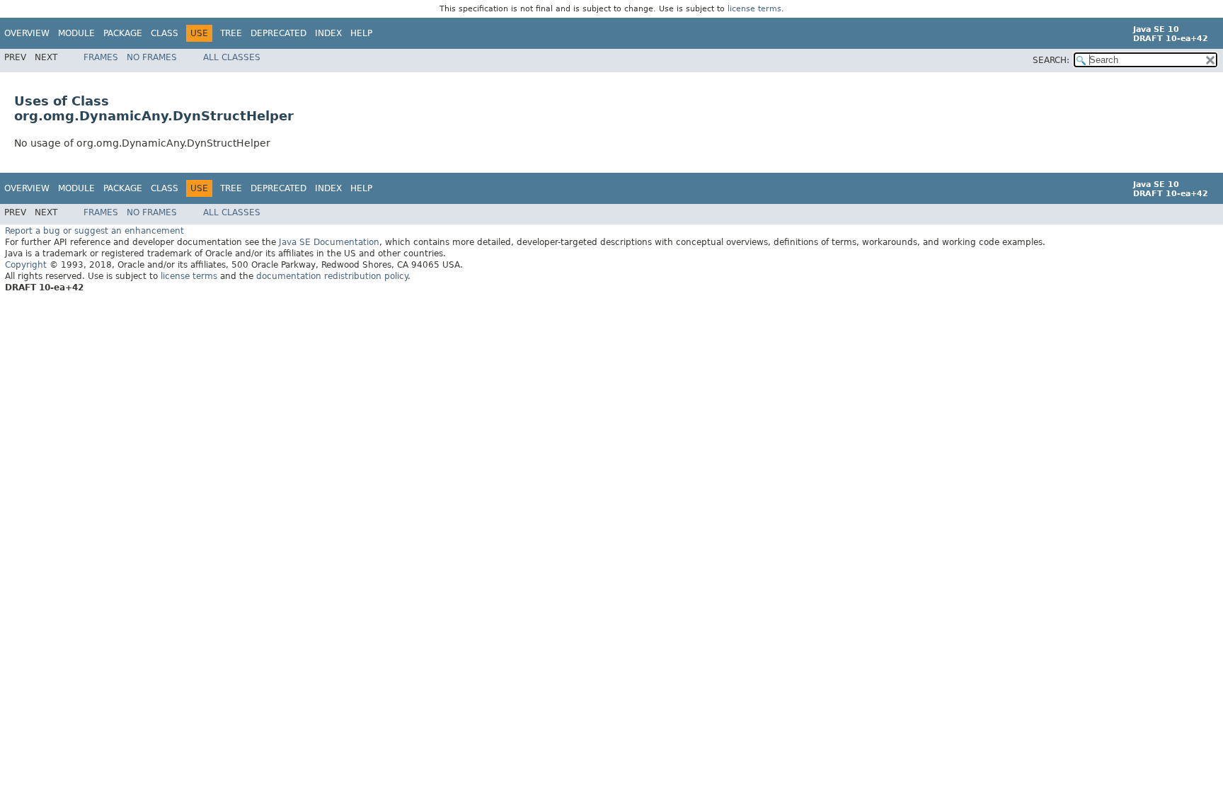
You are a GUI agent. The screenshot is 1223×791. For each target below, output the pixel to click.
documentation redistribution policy (332, 276)
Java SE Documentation (329, 242)
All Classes (231, 57)
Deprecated (278, 33)
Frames (101, 57)
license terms (754, 8)
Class (164, 33)
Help (361, 33)
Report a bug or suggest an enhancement (94, 231)
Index (328, 33)
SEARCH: (1051, 60)
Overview (27, 33)
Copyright (26, 265)
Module (76, 33)
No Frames (152, 57)
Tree (231, 33)
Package (122, 33)
